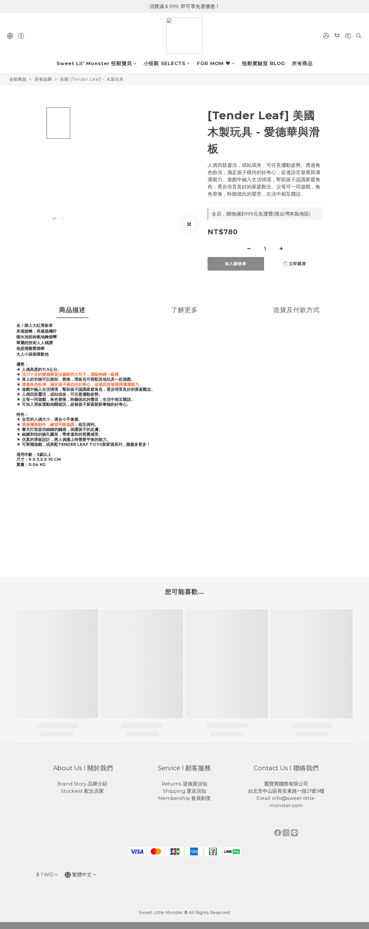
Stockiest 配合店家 (83, 791)
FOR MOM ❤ (214, 63)
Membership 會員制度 (184, 798)
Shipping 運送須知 (184, 791)
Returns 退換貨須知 (184, 784)
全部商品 (18, 79)
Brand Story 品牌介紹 (82, 784)
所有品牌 (43, 79)
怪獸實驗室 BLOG (263, 63)
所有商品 (302, 63)
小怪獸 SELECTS (164, 63)
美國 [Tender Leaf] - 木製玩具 (92, 79)
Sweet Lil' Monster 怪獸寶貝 (94, 63)
